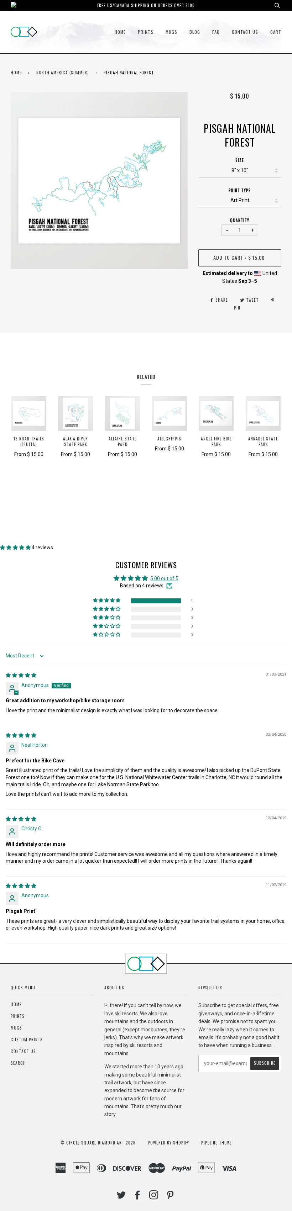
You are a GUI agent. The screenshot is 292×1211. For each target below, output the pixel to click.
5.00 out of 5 (164, 578)
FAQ (216, 31)
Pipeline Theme (216, 1143)
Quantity (239, 220)
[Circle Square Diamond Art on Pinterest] (170, 1197)
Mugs (171, 31)
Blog (194, 31)
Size (239, 160)
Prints (145, 31)
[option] (99, 180)
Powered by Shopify (168, 1143)
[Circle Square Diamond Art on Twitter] (121, 1197)
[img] (21, 675)
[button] (16, 547)
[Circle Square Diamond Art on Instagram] (154, 1197)
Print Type (240, 190)
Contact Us (245, 31)
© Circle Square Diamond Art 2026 (98, 1143)
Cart (275, 31)
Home (120, 31)
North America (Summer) (62, 72)
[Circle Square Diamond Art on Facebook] (137, 1197)
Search (18, 1063)
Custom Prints (27, 1039)
